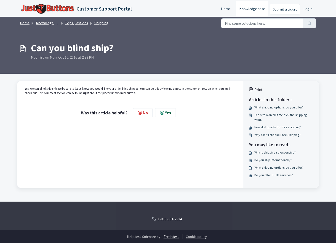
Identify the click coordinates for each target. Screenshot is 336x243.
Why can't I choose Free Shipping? (277, 135)
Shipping (101, 23)
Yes (168, 112)
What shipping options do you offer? (279, 107)
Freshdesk (171, 236)
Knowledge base (252, 8)
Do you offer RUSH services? (273, 175)
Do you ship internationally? (273, 160)
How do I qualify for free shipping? (277, 127)
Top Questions (76, 23)
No (145, 112)
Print (258, 89)
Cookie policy (196, 236)
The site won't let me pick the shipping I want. (281, 117)
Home (226, 8)
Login (308, 8)
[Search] (309, 23)
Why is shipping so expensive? (275, 152)
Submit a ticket (285, 9)
